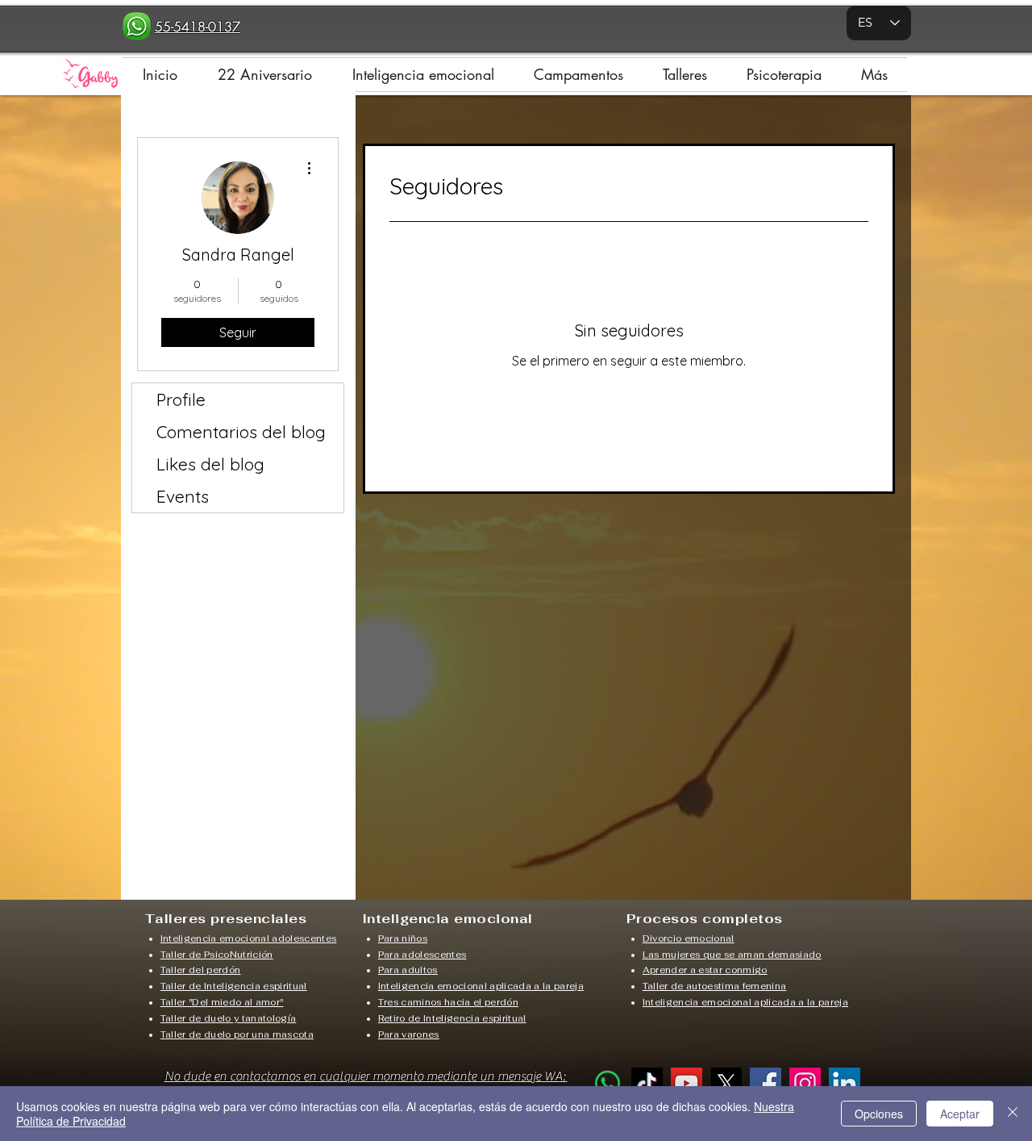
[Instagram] (805, 1083)
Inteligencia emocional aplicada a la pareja (481, 986)
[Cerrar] (1012, 1113)
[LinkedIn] (844, 1083)
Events (182, 496)
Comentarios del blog (241, 431)
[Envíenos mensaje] (607, 1083)
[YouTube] (686, 1083)
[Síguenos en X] (726, 1083)
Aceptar (960, 1113)
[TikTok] (647, 1083)
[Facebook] (765, 1083)
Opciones (879, 1113)
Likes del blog (210, 463)
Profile (181, 399)
